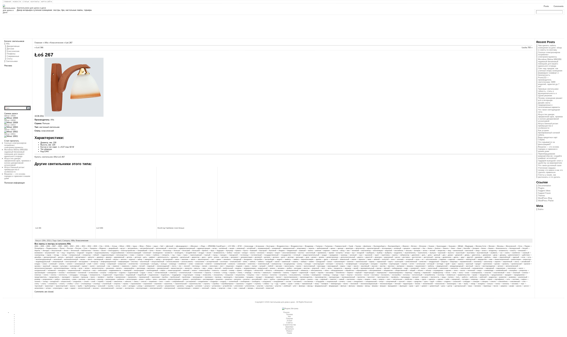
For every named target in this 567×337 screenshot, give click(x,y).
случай (108, 281)
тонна (497, 284)
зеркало (362, 259)
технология (439, 284)
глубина (156, 255)
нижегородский (174, 270)
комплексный (263, 264)
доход (437, 257)
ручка (302, 279)
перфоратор (438, 272)
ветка (425, 250)
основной (82, 272)
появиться (451, 275)
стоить (62, 284)
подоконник (154, 275)
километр (478, 261)
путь (458, 277)
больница (167, 250)
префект (101, 277)
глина (148, 255)
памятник (277, 272)
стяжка (266, 284)
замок (218, 259)
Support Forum (544, 193)
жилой (108, 259)
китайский (526, 261)
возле (209, 253)
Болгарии (270, 246)
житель (124, 259)
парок (313, 272)
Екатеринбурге (394, 246)
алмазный (241, 248)
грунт (377, 255)
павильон (267, 272)
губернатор (404, 255)
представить (54, 277)
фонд (367, 286)
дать (424, 255)
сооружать (266, 281)
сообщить (256, 281)
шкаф (511, 286)
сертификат (499, 279)
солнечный (233, 281)
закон (193, 259)
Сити (85, 248)
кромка (37, 266)
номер (231, 270)
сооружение (278, 281)
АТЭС (240, 246)
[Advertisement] (22, 85)
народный (489, 268)
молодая (297, 268)
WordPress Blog (545, 198)
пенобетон (340, 272)
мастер (383, 266)
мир (204, 268)
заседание (248, 259)
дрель (456, 257)
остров (103, 272)
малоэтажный (309, 266)
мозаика (281, 268)
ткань (466, 284)
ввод (342, 250)
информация (123, 261)
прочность (435, 277)
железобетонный (71, 259)
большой (196, 250)
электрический (156, 288)
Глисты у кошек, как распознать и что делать (549, 176)
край (447, 264)
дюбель (487, 257)
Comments (558, 6)
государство (286, 255)
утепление (238, 286)
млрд (210, 268)
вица (478, 250)
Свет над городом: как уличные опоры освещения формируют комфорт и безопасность (550, 71)
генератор (86, 255)
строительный (181, 284)
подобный (142, 275)
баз (424, 248)
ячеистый (270, 288)
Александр (248, 246)
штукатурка (57, 288)
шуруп (73, 288)
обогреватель (316, 270)
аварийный (113, 248)
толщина (481, 284)
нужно (239, 270)
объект (420, 270)
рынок (310, 279)
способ (402, 281)
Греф (351, 246)
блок (152, 250)
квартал (444, 261)
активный (223, 248)
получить (283, 275)
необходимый (152, 270)
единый (516, 257)
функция (403, 286)
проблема (186, 277)
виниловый (458, 250)
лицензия (230, 266)
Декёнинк (367, 246)
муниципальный (367, 268)
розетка (246, 279)
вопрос (270, 253)
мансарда (321, 266)
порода (335, 275)
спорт (381, 281)
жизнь (82, 259)
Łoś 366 (39, 47)
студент (249, 284)
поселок (358, 275)
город (215, 255)
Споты (9, 59)
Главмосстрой (340, 246)
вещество (441, 250)
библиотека (86, 250)
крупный (46, 266)
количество (133, 264)
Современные (13, 56)
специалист (358, 281)
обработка (349, 270)
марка (342, 266)
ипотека (134, 261)
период (417, 272)
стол (77, 284)
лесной (187, 266)
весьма (409, 250)
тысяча (110, 286)
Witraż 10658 (10, 120)
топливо (514, 284)
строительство (195, 284)
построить (385, 275)
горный (207, 255)
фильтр (352, 286)
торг (522, 284)
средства (418, 281)
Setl (161, 246)
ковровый (111, 264)
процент (415, 277)
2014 (89, 246)
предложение (496, 275)
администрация (203, 248)
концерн (374, 264)
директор (195, 257)
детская (138, 257)
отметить (173, 272)
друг (463, 257)
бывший (253, 250)
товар (473, 284)
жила (90, 259)
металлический (512, 266)
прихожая (156, 277)
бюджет (282, 250)
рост (266, 279)
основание (71, 272)
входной (360, 253)
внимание (39, 253)
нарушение (500, 268)
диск (204, 257)
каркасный (381, 261)
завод (158, 259)
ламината (125, 266)
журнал (132, 259)
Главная (38, 43)
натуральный (40, 270)
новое (194, 270)
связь (417, 279)
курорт (85, 266)
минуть (197, 268)
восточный (310, 253)
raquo (155, 246)
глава (132, 255)
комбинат (182, 264)
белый (525, 248)
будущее (220, 250)
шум (66, 288)
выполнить (422, 253)
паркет (294, 272)
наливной (414, 268)
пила (461, 272)
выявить (494, 253)
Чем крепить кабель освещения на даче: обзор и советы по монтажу (550, 47)
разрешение (47, 279)
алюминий (276, 248)
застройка (258, 259)
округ (479, 270)
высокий (441, 253)
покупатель (240, 275)
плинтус (38, 275)
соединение (203, 281)
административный (187, 248)
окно (456, 270)
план (467, 272)
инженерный (58, 261)
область (268, 270)
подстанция (188, 275)
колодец (154, 264)
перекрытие (382, 272)
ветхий (432, 250)
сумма (283, 284)
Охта (520, 246)
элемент (196, 288)
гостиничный (256, 255)
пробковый (175, 277)
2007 (54, 246)
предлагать (484, 275)
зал (212, 259)
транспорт (49, 286)
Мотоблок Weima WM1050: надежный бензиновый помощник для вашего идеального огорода (16, 153)
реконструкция (174, 279)
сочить (342, 281)
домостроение (332, 257)
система (515, 279)
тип (459, 284)
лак (108, 266)
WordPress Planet (546, 201)
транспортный (61, 286)
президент (66, 277)
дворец (503, 255)
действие (526, 255)
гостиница (244, 255)
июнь (245, 261)
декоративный (50, 257)
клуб (89, 264)
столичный (106, 284)
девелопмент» (514, 255)
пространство (383, 277)
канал (329, 261)
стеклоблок (503, 281)
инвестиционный (502, 259)
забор (139, 259)
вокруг (245, 253)
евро (495, 257)
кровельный (516, 264)
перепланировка (396, 272)
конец (299, 264)
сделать (432, 279)
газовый (525, 253)
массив (375, 266)
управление (170, 286)
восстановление (289, 253)
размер (37, 279)
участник (269, 286)
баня (459, 248)
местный (469, 266)
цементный (434, 286)
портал (350, 275)
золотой (385, 259)
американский (289, 248)
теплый (398, 284)
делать (61, 257)
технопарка (451, 284)
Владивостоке (297, 246)
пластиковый (498, 272)
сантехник (351, 279)
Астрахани (260, 246)
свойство (408, 279)
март (349, 266)
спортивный (391, 281)
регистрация (132, 279)
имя (490, 259)
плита (46, 275)
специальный (371, 281)
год (173, 255)
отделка (122, 272)
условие (198, 286)
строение (158, 284)
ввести (335, 250)
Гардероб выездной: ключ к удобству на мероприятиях (550, 162)
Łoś (59, 240)
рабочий (483, 277)
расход (100, 279)
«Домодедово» (182, 246)
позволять (207, 275)
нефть (163, 270)
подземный (130, 275)
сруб (432, 281)
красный (469, 264)
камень (295, 261)
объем (428, 270)
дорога (360, 257)
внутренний (50, 253)
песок (447, 272)
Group (114, 246)
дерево (109, 257)
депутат (91, 257)
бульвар (229, 250)
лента (174, 266)
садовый (324, 279)
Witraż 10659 (10, 116)
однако (448, 270)
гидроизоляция (107, 255)
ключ (96, 264)
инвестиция (516, 259)
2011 (77, 246)
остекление (93, 272)
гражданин (333, 255)
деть (145, 257)
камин (311, 261)
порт (342, 275)
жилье (115, 259)
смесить (128, 281)
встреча (339, 253)
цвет (417, 286)
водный (80, 253)
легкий (142, 266)
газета (507, 253)
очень (240, 272)
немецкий (128, 270)
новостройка (204, 270)
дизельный (184, 257)
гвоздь (56, 255)
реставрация (208, 279)
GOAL (107, 246)
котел (412, 264)
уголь (118, 286)
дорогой (368, 257)
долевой (258, 257)
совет (167, 281)
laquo (135, 246)
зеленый (334, 259)
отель (150, 272)
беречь (37, 250)
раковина (66, 279)
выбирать (370, 253)
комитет (208, 264)
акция (231, 248)
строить (206, 284)
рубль (272, 279)
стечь (37, 284)
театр (317, 284)
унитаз (160, 286)
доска (397, 257)
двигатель (476, 255)
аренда (340, 248)
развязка (512, 277)
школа (518, 286)
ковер (102, 264)
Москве (492, 246)
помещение (316, 275)
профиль (395, 277)
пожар (197, 275)
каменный (286, 261)
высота (451, 253)
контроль (340, 264)
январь (251, 288)
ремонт (186, 279)
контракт (329, 264)
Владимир (309, 246)
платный (516, 272)
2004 (36, 246)
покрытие (229, 275)
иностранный (70, 261)
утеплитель (250, 286)
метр (80, 268)
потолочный (417, 275)
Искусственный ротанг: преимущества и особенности (14, 169)
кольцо (164, 264)
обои (327, 270)
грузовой (368, 255)
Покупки (289, 319)
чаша (470, 286)
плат (508, 272)
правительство (464, 275)
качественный (411, 261)
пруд (444, 277)
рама (74, 279)
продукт (259, 277)
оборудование (337, 270)
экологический (84, 288)
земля (353, 259)
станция (476, 281)
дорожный (388, 257)
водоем (89, 253)
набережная (397, 268)
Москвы (500, 246)
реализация (110, 279)
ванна (310, 250)
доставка (406, 257)
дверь (467, 255)
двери (450, 255)
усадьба (189, 286)
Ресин (62, 248)
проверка (209, 277)
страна (125, 284)
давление (415, 255)
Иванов (406, 246)
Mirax (142, 246)
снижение (153, 281)
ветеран (417, 250)
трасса (72, 286)
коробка (383, 264)
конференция (351, 264)
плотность (63, 275)
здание (318, 259)
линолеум (213, 266)
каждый (269, 261)
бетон (66, 250)
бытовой (272, 250)
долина (276, 257)
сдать (424, 279)
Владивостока (283, 246)
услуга (207, 286)
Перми (527, 246)
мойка (289, 268)
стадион (447, 281)
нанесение (444, 268)
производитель (306, 277)
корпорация (394, 264)
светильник (397, 279)
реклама (162, 279)
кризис (497, 264)
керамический (465, 261)
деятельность (163, 257)
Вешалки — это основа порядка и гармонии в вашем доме (17, 176)
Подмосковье (51, 248)
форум (383, 286)
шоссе (526, 286)
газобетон (516, 253)
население (512, 268)
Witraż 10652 (10, 129)
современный (178, 281)
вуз (353, 253)
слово (86, 281)
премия (76, 277)
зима (369, 259)
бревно (205, 250)
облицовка (278, 270)
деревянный (119, 257)
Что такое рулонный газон (549, 165)
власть (513, 250)
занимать (227, 259)
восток (301, 253)
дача (430, 255)
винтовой (469, 250)
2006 (48, 246)
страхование (136, 284)
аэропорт (416, 248)
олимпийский (501, 270)
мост (323, 268)
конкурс (307, 264)
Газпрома (329, 246)
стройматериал (227, 284)
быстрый (263, 250)
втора (347, 253)
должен (267, 257)
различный (522, 277)
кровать (505, 264)
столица (96, 284)
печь (454, 272)
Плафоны (11, 54)
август (122, 248)
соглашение (191, 281)
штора (48, 288)
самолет (333, 279)
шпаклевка (39, 288)
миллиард (141, 268)
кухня (92, 266)
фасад (310, 286)
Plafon (148, 246)
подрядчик (176, 275)
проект (279, 277)
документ (234, 257)
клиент (69, 264)
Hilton (121, 246)
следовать (77, 281)
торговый (39, 286)
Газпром (319, 246)
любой (270, 266)
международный (456, 266)
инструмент (83, 261)
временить (322, 253)
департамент (80, 257)
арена (332, 248)
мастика (391, 266)
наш (94, 270)
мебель (431, 266)
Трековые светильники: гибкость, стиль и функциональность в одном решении (548, 92)
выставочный (482, 253)
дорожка (378, 257)
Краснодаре (441, 246)
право (474, 275)
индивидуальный (43, 261)
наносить (454, 268)
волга (252, 253)
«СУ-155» (231, 246)
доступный (428, 257)
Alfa (7, 44)
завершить (149, 259)
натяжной (52, 270)
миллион (151, 268)
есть (529, 257)
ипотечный (144, 261)
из (422, 259)
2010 (72, 246)
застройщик (269, 259)
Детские (10, 49)
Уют (289, 316)
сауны (359, 279)
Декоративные (13, 46)
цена (443, 286)
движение (487, 255)
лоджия (239, 266)
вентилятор (366, 250)
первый (358, 272)
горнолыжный (196, 255)
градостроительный (311, 255)
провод (218, 277)
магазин (279, 266)
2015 (95, 246)
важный (302, 250)
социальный (332, 281)
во (58, 253)
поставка (375, 275)
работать (473, 277)
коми (191, 264)
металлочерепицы (61, 268)
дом (307, 257)
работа (465, 277)
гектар (64, 255)
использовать (187, 261)
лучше (254, 266)
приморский (144, 277)
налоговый (432, 268)
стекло (493, 281)
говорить (165, 255)
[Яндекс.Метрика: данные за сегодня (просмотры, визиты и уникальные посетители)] (290, 309)
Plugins (541, 188)
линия (204, 266)
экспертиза (129, 288)
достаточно (416, 257)
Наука (289, 333)
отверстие (112, 272)
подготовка (119, 275)
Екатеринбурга (380, 246)
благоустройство (128, 250)
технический (428, 284)
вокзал (237, 253)
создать (223, 281)
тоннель (505, 284)
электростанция (183, 288)
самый (341, 279)
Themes (541, 196)
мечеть (119, 268)
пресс (93, 277)
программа (239, 277)
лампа (134, 266)
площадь (83, 275)
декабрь (38, 257)
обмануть (304, 270)
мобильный (228, 268)
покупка (250, 275)
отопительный (185, 272)
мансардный (333, 266)
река (155, 279)
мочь (330, 268)
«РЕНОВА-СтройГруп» (217, 246)
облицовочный (292, 270)
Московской (511, 246)
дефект (152, 257)
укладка (132, 286)
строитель (168, 284)
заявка (296, 259)
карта (390, 261)
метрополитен (98, 268)
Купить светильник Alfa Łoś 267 (50, 157)
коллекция (144, 264)
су (272, 284)
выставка (471, 253)
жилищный (98, 259)
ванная (318, 250)
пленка (525, 272)
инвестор (527, 259)
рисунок (237, 279)
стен (524, 281)
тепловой (354, 284)
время (331, 253)
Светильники (12, 61)
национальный (74, 270)
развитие (502, 277)
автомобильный (147, 248)
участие (260, 286)
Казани (431, 246)
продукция (269, 277)
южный (242, 288)
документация (246, 257)
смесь (136, 281)
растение (91, 279)
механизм (110, 268)
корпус (404, 264)
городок (223, 255)
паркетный (303, 272)
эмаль (213, 288)
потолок (406, 275)
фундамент (392, 286)
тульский (101, 286)
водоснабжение (117, 253)
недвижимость (115, 270)
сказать (38, 281)
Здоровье (289, 327)
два (444, 255)
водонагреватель (102, 253)
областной (258, 270)
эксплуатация (141, 288)
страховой (147, 284)
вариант (326, 250)
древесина (447, 257)
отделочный (133, 272)
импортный (470, 259)
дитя (210, 257)
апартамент (301, 248)
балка (430, 248)
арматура (349, 248)
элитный (205, 288)
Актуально (289, 329)
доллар (291, 257)
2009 (66, 246)
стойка (70, 284)
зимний (377, 259)
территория (407, 284)
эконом (96, 288)
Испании (422, 246)
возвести (168, 253)
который (430, 264)
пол (257, 275)
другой (470, 257)
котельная (421, 264)
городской (233, 255)
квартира (454, 261)
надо (406, 268)
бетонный (75, 250)
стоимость (52, 284)
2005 (42, 246)
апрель (312, 248)
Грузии (358, 246)
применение (120, 277)
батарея (475, 248)
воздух (201, 253)
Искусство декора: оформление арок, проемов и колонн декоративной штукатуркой (17, 161)
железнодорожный (43, 259)
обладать (248, 270)
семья (482, 279)
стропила (240, 284)
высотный (460, 253)
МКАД (460, 246)
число (495, 286)
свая (374, 279)
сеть (508, 279)
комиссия (199, 264)
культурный (75, 266)
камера (304, 261)
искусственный (157, 261)
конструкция (318, 264)
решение (219, 279)
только (490, 284)
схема (297, 284)
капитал (350, 261)
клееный (53, 264)
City (100, 246)
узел (124, 286)
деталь (129, 257)
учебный (287, 286)
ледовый (150, 266)
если (523, 257)
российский (257, 279)
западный (237, 259)
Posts (546, 6)
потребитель (430, 275)
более (158, 250)
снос (161, 281)
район (57, 279)
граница (344, 255)
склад (45, 281)
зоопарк (400, 259)
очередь (248, 272)
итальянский (235, 261)
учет (294, 286)
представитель (41, 277)
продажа (249, 277)
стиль (43, 284)
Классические (13, 51)
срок (426, 281)
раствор (82, 279)
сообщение (245, 281)
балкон (438, 248)
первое (350, 272)
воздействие (191, 253)
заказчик (184, 259)
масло (356, 266)
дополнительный (348, 257)
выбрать (388, 253)
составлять (308, 281)
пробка (165, 277)
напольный (465, 268)
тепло (345, 284)
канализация (339, 261)
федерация (333, 286)
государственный (271, 255)
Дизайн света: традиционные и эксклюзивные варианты (549, 105)
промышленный (348, 277)
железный (58, 259)
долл (283, 257)
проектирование (291, 277)
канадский (320, 261)
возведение (158, 253)
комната (231, 264)
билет (103, 250)
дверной (458, 255)
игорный (409, 259)
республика (196, 279)
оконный (471, 270)
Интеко (414, 246)
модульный (263, 268)
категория (399, 261)
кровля (527, 264)
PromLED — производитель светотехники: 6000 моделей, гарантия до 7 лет (548, 82)
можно (272, 268)
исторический (212, 261)
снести (143, 281)
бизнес (96, 250)
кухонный (101, 266)
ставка (439, 281)
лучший (262, 266)
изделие (451, 259)
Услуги (289, 321)
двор (495, 255)
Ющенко (102, 248)
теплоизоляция (386, 284)
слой (93, 281)
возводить (179, 253)
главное (140, 255)
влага (484, 250)
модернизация (250, 268)
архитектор (360, 248)
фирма (360, 286)
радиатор (493, 277)
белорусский (514, 248)
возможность (219, 253)
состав (288, 281)
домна (321, 257)
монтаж (307, 268)
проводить (228, 277)
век (348, 250)
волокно (260, 253)
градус (324, 255)
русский (294, 279)
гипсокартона (121, 255)
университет (150, 286)
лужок (247, 266)
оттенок (217, 272)
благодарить (113, 250)
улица (139, 286)
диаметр (174, 257)
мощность (338, 268)
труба (80, 286)
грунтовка (385, 255)
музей (355, 268)
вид (449, 250)
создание (214, 281)
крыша (55, 266)
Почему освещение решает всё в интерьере (550, 99)
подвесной (107, 275)
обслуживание (375, 270)
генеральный (74, 255)
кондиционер (289, 264)
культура (63, 266)
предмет (508, 275)
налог (423, 268)
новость (215, 270)
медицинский (442, 266)
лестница (196, 266)
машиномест (421, 266)
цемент (424, 286)
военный (147, 253)
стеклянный (515, 281)
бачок (483, 248)
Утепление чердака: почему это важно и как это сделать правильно (550, 170)
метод (73, 268)
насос (521, 268)
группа (395, 255)
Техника (289, 314)
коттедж (440, 264)
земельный (344, 259)
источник (224, 261)
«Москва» (194, 246)
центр (449, 286)
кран (454, 264)
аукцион (406, 248)
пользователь (295, 275)
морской (315, 268)
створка (485, 281)
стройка (215, 284)
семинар (474, 279)
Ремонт (289, 331)
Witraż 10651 (10, 134)
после (366, 275)
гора (179, 255)
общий (412, 270)
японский (260, 288)
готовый (296, 255)
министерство (177, 268)
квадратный (434, 261)
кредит (478, 264)
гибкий (96, 255)
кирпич (498, 261)
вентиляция (378, 250)
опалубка (513, 270)
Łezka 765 (526, 47)
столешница (86, 284)
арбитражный (322, 248)
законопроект (203, 259)
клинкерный (80, 264)
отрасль (208, 272)
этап (235, 288)
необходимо (139, 270)
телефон (324, 284)
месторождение (488, 266)
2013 (83, 246)
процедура (405, 277)
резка (141, 279)
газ (501, 253)
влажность (503, 250)
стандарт (466, 281)
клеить (62, 264)
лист (222, 266)
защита (279, 259)
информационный (108, 261)
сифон (524, 279)
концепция (364, 264)
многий (218, 268)
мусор (379, 268)
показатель (218, 275)
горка (185, 255)
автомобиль (133, 248)
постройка (396, 275)
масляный (365, 266)
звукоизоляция (307, 259)
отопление (198, 272)
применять (132, 277)
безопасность (501, 248)
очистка (257, 272)
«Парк (202, 246)
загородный (168, 259)
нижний (186, 270)
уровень (180, 286)
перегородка (369, 272)
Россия (78, 248)
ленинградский (163, 266)
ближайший (142, 250)
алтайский (251, 248)
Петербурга (39, 248)
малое (298, 266)
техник (417, 284)
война (229, 253)
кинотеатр (488, 261)
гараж (49, 255)
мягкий (387, 268)
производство (321, 277)
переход (408, 272)
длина (216, 257)
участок (278, 286)
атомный (397, 248)
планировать (476, 272)
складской (54, 281)
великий (355, 250)
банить (446, 248)
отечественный (161, 272)
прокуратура (334, 277)
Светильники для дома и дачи (31, 8)
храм (411, 286)
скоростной (66, 281)
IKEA (128, 246)
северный (456, 279)
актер (214, 248)
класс (45, 264)
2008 (60, 246)
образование (361, 270)
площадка (74, 275)
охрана (232, 272)
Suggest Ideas (544, 190)
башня (490, 248)
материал (400, 266)
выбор (379, 253)
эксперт (119, 288)
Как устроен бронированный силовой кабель (549, 132)
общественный (401, 270)
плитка (53, 275)
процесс (424, 277)
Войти (540, 209)
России (70, 248)
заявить (288, 259)
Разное (286, 312)
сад (316, 279)
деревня (100, 257)
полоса (265, 275)
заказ (177, 259)
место (477, 266)
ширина (504, 286)
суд (276, 284)
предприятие (519, 275)
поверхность (95, 275)
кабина (261, 261)
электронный (169, 288)
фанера (302, 286)
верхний (388, 250)
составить (298, 281)
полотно (273, 275)
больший (186, 250)
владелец (493, 250)
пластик (488, 272)
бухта (245, 250)
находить (62, 270)
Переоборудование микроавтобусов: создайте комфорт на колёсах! (550, 156)
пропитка (361, 277)
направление (477, 268)
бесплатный (56, 250)
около (462, 270)
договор (224, 257)
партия (320, 272)
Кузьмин (452, 246)
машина (410, 266)
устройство (227, 286)
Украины (93, 248)
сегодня (465, 279)
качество (423, 261)
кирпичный (507, 261)
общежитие (388, 270)
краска (460, 264)
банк (453, 248)
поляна (306, 275)
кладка (37, 264)
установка (216, 286)
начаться (86, 270)
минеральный (163, 268)
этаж (229, 288)
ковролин (122, 264)
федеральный (321, 286)
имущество (482, 259)
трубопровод (89, 286)
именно (460, 259)
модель (238, 268)
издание (442, 259)
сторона (117, 284)
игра (417, 259)
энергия (222, 288)
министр (188, 268)
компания (241, 264)
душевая (478, 257)
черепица (487, 286)
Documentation (544, 185)
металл (500, 266)
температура (336, 284)
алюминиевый (264, 248)
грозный (353, 255)
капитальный (361, 261)
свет (388, 279)
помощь (326, 275)
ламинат (116, 266)
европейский (505, 257)
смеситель (118, 281)
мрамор (348, 268)
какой (277, 261)
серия (489, 279)
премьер (84, 277)
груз (360, 255)
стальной (457, 281)
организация (40, 272)
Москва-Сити (481, 246)
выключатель (410, 253)
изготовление (431, 259)
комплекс (252, 264)
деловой (69, 257)
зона (393, 259)
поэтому (441, 275)
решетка (228, 279)
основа (62, 272)
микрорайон (129, 268)
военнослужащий (134, 253)
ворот (277, 253)
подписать (165, 275)
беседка (46, 250)
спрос (409, 281)
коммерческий (220, 264)
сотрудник (320, 281)
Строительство (289, 325)
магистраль (289, 266)
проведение (197, 277)
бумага (238, 250)
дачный (437, 255)
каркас (372, 261)
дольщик (299, 257)
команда (172, 264)
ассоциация (386, 248)
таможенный (307, 284)
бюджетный (292, 250)
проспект (371, 277)
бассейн (466, 248)
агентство (173, 248)
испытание (199, 261)
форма (375, 286)
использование (172, 261)
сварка (367, 279)
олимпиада (488, 270)
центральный (460, 286)
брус (212, 250)
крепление (487, 264)
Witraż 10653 (10, 125)
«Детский (169, 246)
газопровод (39, 255)
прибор (110, 277)
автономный (161, 248)
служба (101, 281)
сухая (290, 284)
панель (286, 272)
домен (314, 257)
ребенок (120, 279)
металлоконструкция (43, 268)
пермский (427, 272)
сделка (440, 279)
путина (451, 277)
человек (477, 286)
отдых (142, 272)
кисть (517, 261)
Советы (289, 323)
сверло (381, 279)
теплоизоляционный (368, 284)
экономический (107, 288)
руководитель (283, 279)
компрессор (276, 264)
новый (224, 270)
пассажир (330, 272)
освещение (51, 272)
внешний (522, 250)
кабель (253, 261)
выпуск (433, 253)
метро (87, 268)
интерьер (94, 261)
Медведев (469, 246)
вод (63, 253)
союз (349, 281)
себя (447, 279)
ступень (258, 284)
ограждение (438, 270)
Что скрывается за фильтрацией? (546, 143)
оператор (523, 270)
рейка (148, 279)
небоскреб (102, 270)
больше (177, 250)
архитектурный (373, 248)
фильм (343, 286)
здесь (326, 259)
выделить (398, 253)
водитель (71, 253)
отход (224, 272)
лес (180, 266)
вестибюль (398, 250)
